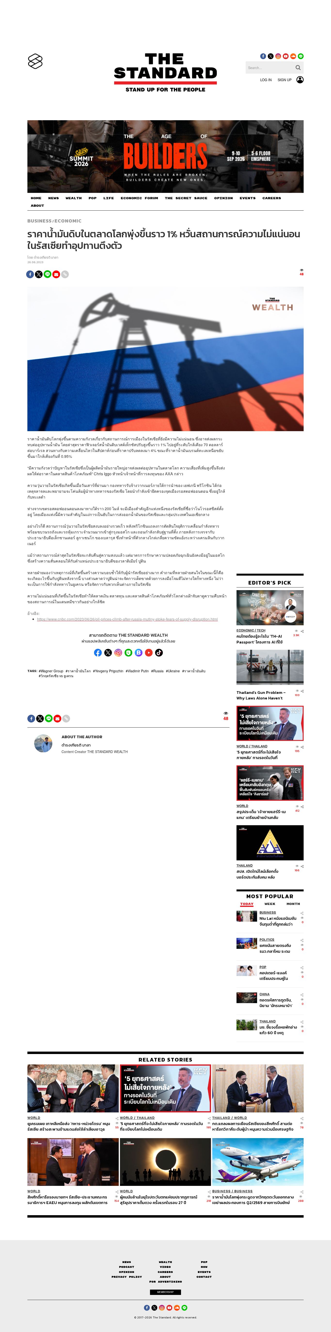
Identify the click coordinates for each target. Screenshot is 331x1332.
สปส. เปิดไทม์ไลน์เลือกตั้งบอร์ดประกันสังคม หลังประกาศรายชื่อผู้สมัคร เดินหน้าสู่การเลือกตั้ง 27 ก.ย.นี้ (259, 874)
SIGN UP (285, 79)
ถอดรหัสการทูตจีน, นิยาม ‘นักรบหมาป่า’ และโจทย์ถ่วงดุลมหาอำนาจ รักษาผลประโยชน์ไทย (276, 1002)
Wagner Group (52, 670)
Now (204, 1267)
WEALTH (74, 198)
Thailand (259, 746)
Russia (158, 670)
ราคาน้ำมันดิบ (194, 670)
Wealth (165, 1262)
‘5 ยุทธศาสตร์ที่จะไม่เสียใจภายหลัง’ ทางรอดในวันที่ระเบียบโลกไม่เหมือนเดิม (258, 754)
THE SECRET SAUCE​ (186, 198)
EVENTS (248, 198)
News (126, 1262)
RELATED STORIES (166, 1059)
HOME (36, 198)
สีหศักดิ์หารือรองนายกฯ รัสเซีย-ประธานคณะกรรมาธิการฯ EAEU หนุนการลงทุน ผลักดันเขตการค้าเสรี (67, 1199)
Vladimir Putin (138, 670)
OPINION (223, 198)
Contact (204, 1277)
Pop (204, 1262)
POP (92, 198)
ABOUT (37, 205)
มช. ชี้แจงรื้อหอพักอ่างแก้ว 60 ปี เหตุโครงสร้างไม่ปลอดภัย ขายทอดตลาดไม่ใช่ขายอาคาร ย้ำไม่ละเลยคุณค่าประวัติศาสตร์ (278, 1029)
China (264, 994)
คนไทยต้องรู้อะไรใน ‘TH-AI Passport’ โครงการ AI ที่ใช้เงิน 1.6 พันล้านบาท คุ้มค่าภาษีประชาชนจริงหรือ (260, 639)
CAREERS (271, 198)
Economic (68, 220)
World (242, 746)
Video (165, 1267)
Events (204, 1272)
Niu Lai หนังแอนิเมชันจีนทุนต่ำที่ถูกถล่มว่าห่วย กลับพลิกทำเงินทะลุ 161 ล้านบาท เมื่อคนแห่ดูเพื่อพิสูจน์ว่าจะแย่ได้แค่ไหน (278, 921)
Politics (267, 940)
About (165, 1277)
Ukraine (174, 670)
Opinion (126, 1272)
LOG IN (266, 79)
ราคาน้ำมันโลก (79, 670)
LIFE (108, 198)
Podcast (126, 1267)
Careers (165, 1272)
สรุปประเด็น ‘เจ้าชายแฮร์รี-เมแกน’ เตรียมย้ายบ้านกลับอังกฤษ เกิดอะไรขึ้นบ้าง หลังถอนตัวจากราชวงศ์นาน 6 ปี (261, 814)
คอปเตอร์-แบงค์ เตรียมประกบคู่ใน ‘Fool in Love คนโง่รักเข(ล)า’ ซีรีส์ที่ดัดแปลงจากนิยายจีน (278, 975)
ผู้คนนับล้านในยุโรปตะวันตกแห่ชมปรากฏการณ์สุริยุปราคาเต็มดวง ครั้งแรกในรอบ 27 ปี (158, 1199)
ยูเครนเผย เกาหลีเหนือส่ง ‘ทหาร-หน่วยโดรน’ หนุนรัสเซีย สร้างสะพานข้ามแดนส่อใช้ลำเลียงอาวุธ (68, 1126)
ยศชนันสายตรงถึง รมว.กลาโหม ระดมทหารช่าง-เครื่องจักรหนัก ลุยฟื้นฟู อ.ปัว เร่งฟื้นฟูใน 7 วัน (278, 948)
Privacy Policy (126, 1277)
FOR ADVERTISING (165, 1281)
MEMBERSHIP (165, 1292)
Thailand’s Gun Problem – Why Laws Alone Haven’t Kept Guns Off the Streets (261, 695)
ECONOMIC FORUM (139, 198)
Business (39, 220)
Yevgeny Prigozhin (109, 670)
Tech (261, 631)
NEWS (53, 198)
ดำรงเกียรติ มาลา (46, 257)
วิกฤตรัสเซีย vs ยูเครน (57, 675)
